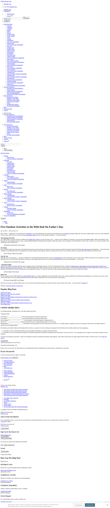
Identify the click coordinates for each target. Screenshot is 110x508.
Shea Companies (8, 370)
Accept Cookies (89, 505)
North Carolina (11, 34)
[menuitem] (58, 88)
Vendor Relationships (9, 373)
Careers (6, 110)
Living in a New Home (13, 101)
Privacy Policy (7, 405)
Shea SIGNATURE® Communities (16, 94)
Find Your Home (8, 24)
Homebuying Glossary (13, 104)
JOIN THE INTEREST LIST (8, 470)
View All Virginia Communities (15, 82)
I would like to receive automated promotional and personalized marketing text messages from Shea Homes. (30, 331)
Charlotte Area (10, 72)
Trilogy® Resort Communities (14, 91)
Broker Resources (8, 376)
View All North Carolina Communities (17, 74)
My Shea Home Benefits (13, 93)
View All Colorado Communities (15, 62)
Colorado (9, 28)
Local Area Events (10, 285)
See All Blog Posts (5, 304)
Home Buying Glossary (13, 132)
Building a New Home (13, 98)
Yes (2, 445)
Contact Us (7, 11)
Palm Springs (10, 52)
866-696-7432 (7, 4)
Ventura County (11, 56)
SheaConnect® (11, 90)
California (9, 27)
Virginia (9, 39)
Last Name (24, 318)
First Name (24, 316)
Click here (3, 421)
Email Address (27, 320)
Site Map (6, 399)
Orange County (11, 50)
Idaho (8, 31)
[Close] (3, 218)
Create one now (5, 425)
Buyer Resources (8, 95)
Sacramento (10, 53)
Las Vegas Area (11, 69)
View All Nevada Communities (15, 71)
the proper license (86, 249)
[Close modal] (5, 429)
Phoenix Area (10, 43)
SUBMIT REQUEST (6, 502)
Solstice (67, 233)
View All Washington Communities (16, 85)
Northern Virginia (11, 81)
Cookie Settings (78, 505)
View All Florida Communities (15, 65)
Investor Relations (8, 372)
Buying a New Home (12, 97)
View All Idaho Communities (14, 68)
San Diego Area (11, 55)
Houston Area (10, 78)
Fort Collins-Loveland (12, 60)
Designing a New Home (13, 100)
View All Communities (13, 42)
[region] (55, 505)
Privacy (2, 338)
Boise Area (10, 66)
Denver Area (10, 59)
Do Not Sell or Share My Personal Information (16, 406)
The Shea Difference (9, 87)
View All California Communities (15, 58)
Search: (3, 144)
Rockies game (58, 257)
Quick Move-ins (8, 368)
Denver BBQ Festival (29, 276)
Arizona (9, 25)
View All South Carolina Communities (17, 76)
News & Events (8, 109)
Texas (8, 37)
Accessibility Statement (10, 401)
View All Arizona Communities (15, 44)
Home (5, 221)
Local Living (19, 285)
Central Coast (10, 47)
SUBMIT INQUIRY (6, 491)
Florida (9, 30)
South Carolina (11, 36)
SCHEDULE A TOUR (7, 481)
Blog (5, 107)
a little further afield (31, 235)
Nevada (9, 33)
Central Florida (11, 63)
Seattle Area (10, 84)
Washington (10, 40)
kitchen (29, 233)
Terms (103, 336)
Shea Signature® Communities (15, 119)
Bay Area (9, 46)
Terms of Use (7, 404)
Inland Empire (10, 49)
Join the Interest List (6, 435)
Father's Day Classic (34, 239)
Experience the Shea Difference (15, 88)
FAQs (8, 103)
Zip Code (28, 322)
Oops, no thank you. (9, 445)
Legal (5, 402)
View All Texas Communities (14, 79)
